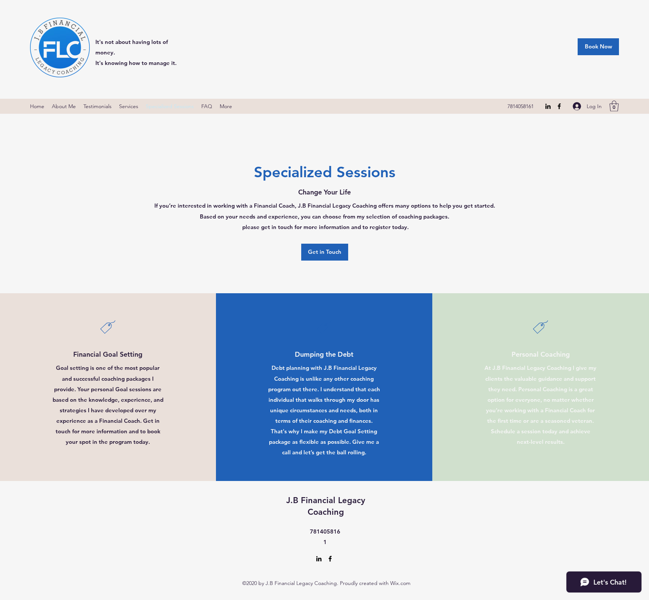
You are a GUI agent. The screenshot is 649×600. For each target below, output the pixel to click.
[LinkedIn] (548, 106)
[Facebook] (559, 106)
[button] (614, 106)
